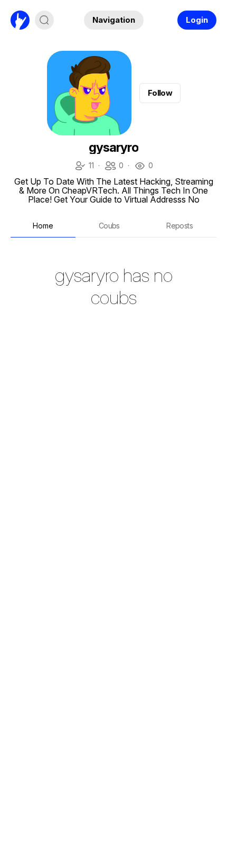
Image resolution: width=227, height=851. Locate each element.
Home (43, 225)
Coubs (109, 225)
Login (197, 20)
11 (84, 166)
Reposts (179, 225)
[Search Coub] (44, 20)
